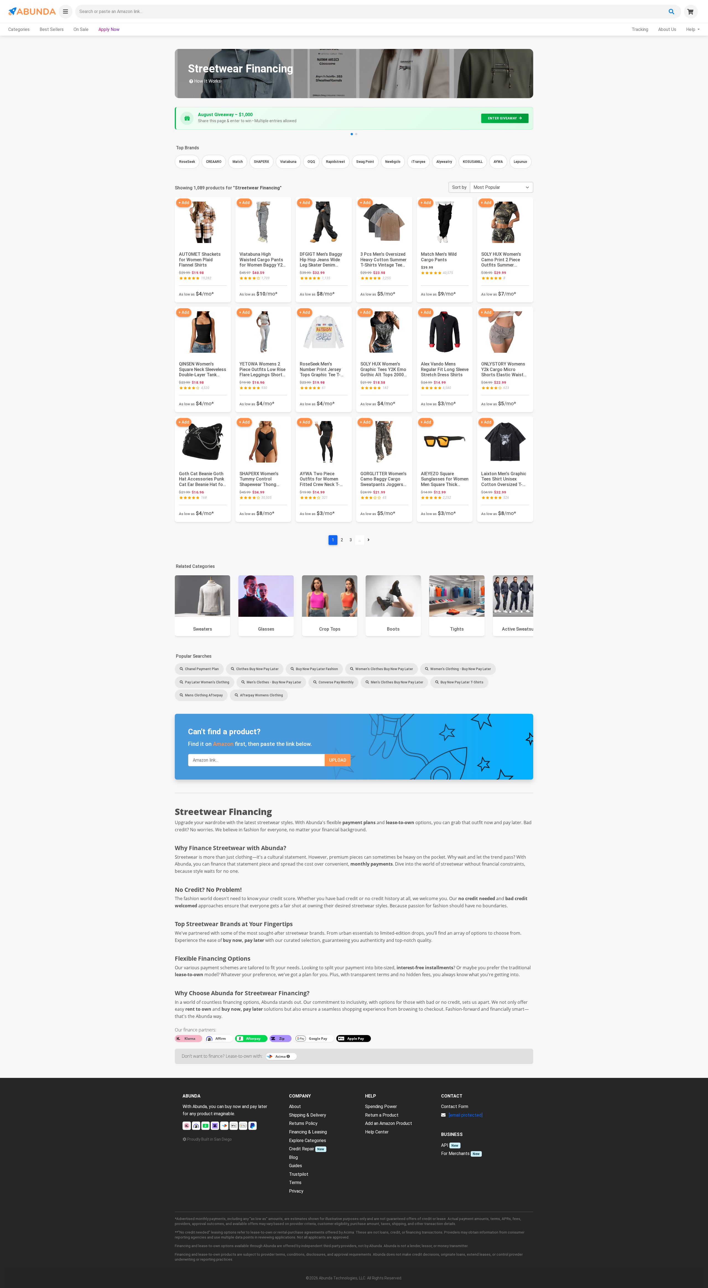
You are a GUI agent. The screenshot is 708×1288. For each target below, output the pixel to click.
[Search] (671, 12)
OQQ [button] (311, 162)
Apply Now (108, 29)
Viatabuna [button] (288, 162)
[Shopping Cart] (691, 12)
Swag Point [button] (365, 162)
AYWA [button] (498, 162)
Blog (293, 1157)
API (444, 1145)
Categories (19, 29)
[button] (65, 12)
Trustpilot (298, 1174)
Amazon (223, 744)
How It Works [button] (207, 81)
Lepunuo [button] (520, 162)
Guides (295, 1165)
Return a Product (382, 1115)
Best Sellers (52, 29)
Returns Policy (303, 1123)
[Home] (31, 11)
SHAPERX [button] (261, 162)
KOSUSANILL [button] (473, 162)
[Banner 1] (352, 134)
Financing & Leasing (308, 1132)
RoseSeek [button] (187, 162)
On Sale (81, 29)
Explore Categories (307, 1140)
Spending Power (381, 1106)
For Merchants (455, 1153)
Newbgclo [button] (392, 162)
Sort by (459, 187)
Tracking (640, 29)
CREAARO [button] (214, 162)
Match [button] (238, 162)
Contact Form (454, 1106)
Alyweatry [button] (444, 162)
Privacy (296, 1191)
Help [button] (691, 29)
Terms (295, 1182)
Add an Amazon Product (388, 1123)
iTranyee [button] (418, 162)
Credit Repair (301, 1148)
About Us (667, 29)
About (295, 1106)
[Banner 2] (356, 134)
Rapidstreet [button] (335, 162)
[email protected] (466, 1115)
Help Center (377, 1132)
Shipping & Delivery (307, 1115)
